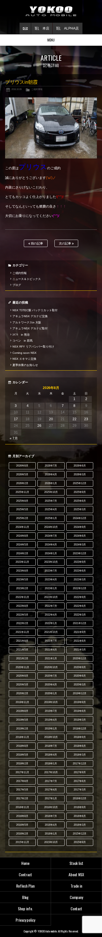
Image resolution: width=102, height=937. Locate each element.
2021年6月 (80, 640)
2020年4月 (51, 684)
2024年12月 (79, 518)
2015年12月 (79, 833)
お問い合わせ (25, 28)
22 (74, 419)
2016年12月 (79, 798)
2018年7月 (51, 745)
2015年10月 (51, 842)
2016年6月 (80, 816)
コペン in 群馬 (22, 340)
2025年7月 (51, 500)
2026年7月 (51, 465)
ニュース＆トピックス (26, 279)
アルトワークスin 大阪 (26, 322)
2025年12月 (79, 483)
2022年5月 (22, 614)
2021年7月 (51, 640)
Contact (76, 908)
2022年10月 (51, 597)
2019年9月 (80, 702)
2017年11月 (22, 772)
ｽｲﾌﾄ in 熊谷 (21, 334)
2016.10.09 (16, 89)
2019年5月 (22, 719)
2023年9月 (80, 561)
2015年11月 (22, 842)
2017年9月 (80, 772)
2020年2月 (22, 693)
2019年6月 (80, 711)
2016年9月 (80, 807)
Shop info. (25, 908)
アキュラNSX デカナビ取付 (30, 328)
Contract (25, 874)
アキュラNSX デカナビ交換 (30, 316)
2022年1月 (51, 623)
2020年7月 (51, 675)
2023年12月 (79, 553)
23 (86, 419)
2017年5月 (22, 789)
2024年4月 (51, 544)
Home (25, 863)
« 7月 (14, 438)
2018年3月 (80, 754)
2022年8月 (22, 606)
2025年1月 (51, 518)
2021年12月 (79, 623)
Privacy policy (25, 920)
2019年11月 (22, 702)
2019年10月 (51, 702)
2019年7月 (51, 711)
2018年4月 (51, 754)
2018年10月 (51, 737)
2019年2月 (22, 728)
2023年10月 (51, 561)
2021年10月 (51, 632)
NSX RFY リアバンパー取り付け (33, 346)
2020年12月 (79, 658)
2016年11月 (22, 807)
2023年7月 (51, 570)
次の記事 (65, 243)
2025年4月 (51, 509)
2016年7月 (51, 816)
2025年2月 (22, 518)
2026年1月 (51, 483)
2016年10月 (51, 807)
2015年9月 (80, 842)
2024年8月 (22, 535)
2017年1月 (51, 798)
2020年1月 (51, 693)
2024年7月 (51, 535)
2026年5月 (22, 474)
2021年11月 (22, 632)
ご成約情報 (36, 89)
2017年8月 (22, 781)
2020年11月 (22, 667)
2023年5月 (22, 579)
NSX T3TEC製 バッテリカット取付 (35, 310)
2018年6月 (80, 745)
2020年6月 (80, 675)
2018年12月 (79, 728)
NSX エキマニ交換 (24, 358)
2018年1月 (51, 763)
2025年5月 (22, 509)
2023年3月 (80, 579)
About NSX (76, 874)
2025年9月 (80, 492)
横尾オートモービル (51, 11)
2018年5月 (22, 754)
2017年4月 (51, 789)
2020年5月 (22, 684)
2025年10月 (51, 492)
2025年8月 (22, 500)
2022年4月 (51, 614)
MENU (51, 39)
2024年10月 (51, 527)
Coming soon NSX (24, 352)
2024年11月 (22, 527)
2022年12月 (79, 588)
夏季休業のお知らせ (25, 365)
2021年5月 (22, 649)
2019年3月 (80, 719)
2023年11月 (22, 561)
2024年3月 (80, 544)
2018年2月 (22, 763)
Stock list (76, 863)
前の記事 (36, 243)
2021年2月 (22, 658)
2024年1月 (51, 553)
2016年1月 (51, 833)
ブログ (16, 284)
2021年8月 (22, 640)
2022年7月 (51, 606)
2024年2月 (22, 553)
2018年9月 (80, 737)
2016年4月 (51, 824)
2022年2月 (22, 623)
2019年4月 (51, 719)
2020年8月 (22, 675)
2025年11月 (22, 492)
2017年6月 (80, 781)
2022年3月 (80, 614)
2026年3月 (80, 474)
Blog (25, 897)
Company (76, 897)
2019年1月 (51, 728)
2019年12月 (79, 693)
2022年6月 (80, 606)
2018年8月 (22, 745)
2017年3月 (80, 789)
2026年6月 (80, 465)
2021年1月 (51, 658)
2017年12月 (79, 763)
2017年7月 (51, 781)
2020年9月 (80, 667)
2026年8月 (22, 465)
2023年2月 (22, 588)
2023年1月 (51, 588)
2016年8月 (22, 816)
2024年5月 (22, 544)
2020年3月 (80, 684)
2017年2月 (22, 798)
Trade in (76, 886)
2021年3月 (80, 649)
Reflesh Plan (25, 886)
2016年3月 (80, 824)
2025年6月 (80, 500)
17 (16, 419)
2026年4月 (51, 474)
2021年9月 (80, 632)
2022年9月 (80, 597)
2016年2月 (22, 833)
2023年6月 (80, 570)
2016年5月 (22, 824)
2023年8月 (22, 570)
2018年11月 (22, 737)
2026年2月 (22, 483)
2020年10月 (51, 667)
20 (51, 419)
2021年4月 (51, 649)
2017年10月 (51, 772)
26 (39, 426)
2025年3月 (80, 509)
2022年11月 (22, 597)
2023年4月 (51, 579)
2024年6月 (80, 535)
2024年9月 (80, 527)
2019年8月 (22, 711)
